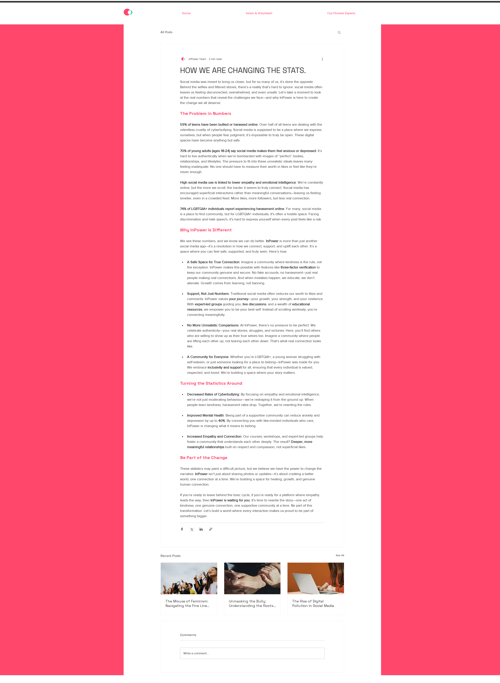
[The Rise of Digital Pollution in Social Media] (316, 578)
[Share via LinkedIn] (201, 529)
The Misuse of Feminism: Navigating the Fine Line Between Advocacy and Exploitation (186, 603)
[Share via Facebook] (182, 529)
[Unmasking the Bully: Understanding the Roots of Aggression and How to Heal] (252, 578)
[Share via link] (210, 529)
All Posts (166, 32)
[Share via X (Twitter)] (191, 529)
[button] (339, 32)
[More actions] (322, 59)
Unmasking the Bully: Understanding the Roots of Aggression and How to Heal (251, 603)
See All (340, 555)
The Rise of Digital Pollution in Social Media (313, 603)
